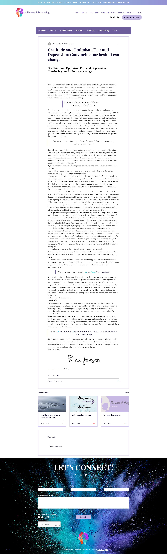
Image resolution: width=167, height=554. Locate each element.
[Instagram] (114, 17)
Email (72, 486)
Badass (53, 30)
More (115, 30)
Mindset (91, 30)
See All (127, 392)
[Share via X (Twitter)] (53, 375)
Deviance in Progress (112, 415)
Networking (103, 30)
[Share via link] (63, 375)
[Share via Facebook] (49, 375)
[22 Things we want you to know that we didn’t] (52, 404)
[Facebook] (111, 17)
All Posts (42, 30)
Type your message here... (46, 495)
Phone (106, 486)
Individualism (66, 30)
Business (79, 30)
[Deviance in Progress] (115, 404)
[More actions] (118, 44)
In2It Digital (103, 549)
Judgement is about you (81, 415)
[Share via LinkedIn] (58, 375)
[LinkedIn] (118, 17)
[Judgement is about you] (83, 404)
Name (40, 486)
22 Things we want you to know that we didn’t (50, 416)
